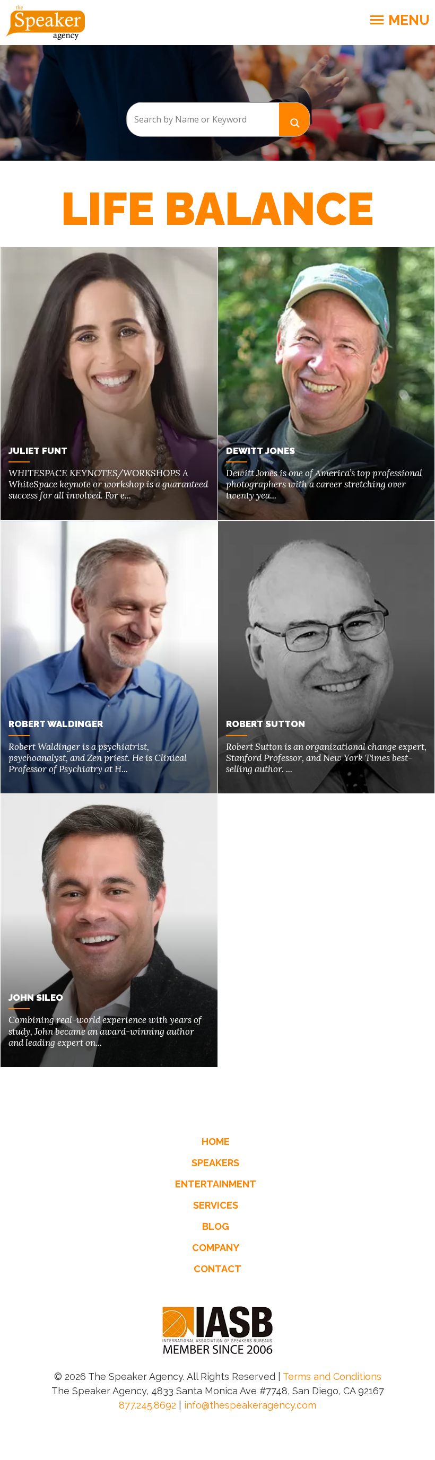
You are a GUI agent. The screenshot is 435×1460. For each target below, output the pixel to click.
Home (216, 1141)
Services (215, 1205)
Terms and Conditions (332, 1376)
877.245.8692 (147, 1405)
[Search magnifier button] (294, 119)
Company (215, 1247)
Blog (215, 1226)
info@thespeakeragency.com (250, 1405)
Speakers (215, 1162)
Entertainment (215, 1184)
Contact (217, 1268)
